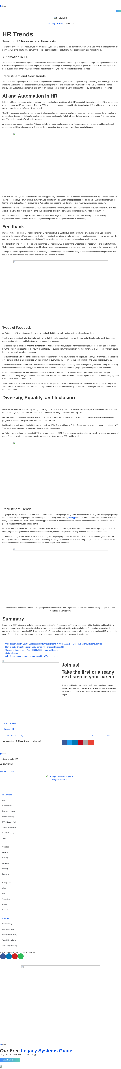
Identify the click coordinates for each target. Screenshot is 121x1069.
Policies (5, 918)
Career (4, 904)
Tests (4, 838)
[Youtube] (15, 956)
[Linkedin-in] (9, 956)
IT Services (7, 795)
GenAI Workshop (8, 833)
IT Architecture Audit (9, 822)
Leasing (5, 869)
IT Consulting (6, 806)
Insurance (5, 863)
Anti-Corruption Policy (9, 945)
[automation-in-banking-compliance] (118, 11)
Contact (5, 910)
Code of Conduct (8, 929)
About (4, 888)
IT (8, 724)
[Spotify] (21, 956)
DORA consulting (8, 816)
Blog (3, 893)
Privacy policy (7, 924)
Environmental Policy (9, 935)
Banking (5, 858)
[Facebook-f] (3, 956)
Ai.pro (4, 800)
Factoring (5, 874)
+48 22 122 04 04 (7, 772)
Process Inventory (8, 811)
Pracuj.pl (72, 518)
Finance (5, 852)
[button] (64, 742)
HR (5, 724)
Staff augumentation (9, 827)
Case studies (6, 899)
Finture (7, 729)
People (13, 724)
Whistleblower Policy (9, 940)
